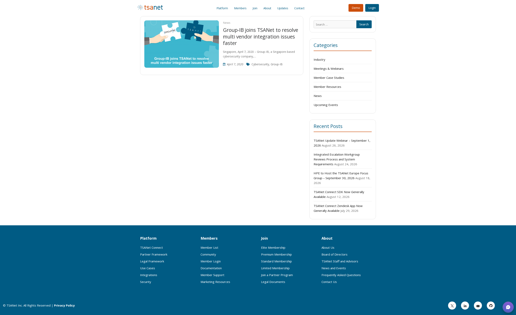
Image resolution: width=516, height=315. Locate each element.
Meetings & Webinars (329, 69)
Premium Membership (276, 254)
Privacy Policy (64, 305)
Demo (356, 8)
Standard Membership (276, 261)
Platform (222, 8)
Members (240, 8)
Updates (282, 8)
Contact (299, 8)
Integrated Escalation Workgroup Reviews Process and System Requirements (337, 159)
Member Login (211, 261)
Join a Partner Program (277, 275)
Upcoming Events (326, 105)
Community (208, 254)
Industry (319, 59)
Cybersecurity (260, 64)
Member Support (212, 275)
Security (145, 282)
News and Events (333, 268)
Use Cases (147, 268)
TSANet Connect (151, 247)
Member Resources (327, 87)
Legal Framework (152, 261)
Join (255, 8)
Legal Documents (273, 282)
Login (372, 8)
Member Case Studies (329, 78)
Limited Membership (275, 268)
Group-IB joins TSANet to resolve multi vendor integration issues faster (260, 36)
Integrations (148, 275)
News (226, 23)
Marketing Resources (215, 282)
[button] (508, 307)
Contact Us (329, 282)
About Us (327, 247)
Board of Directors (334, 254)
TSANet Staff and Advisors (339, 261)
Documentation (211, 268)
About (267, 8)
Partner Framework (153, 254)
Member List (209, 247)
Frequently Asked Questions (341, 275)
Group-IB (277, 64)
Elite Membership (273, 247)
